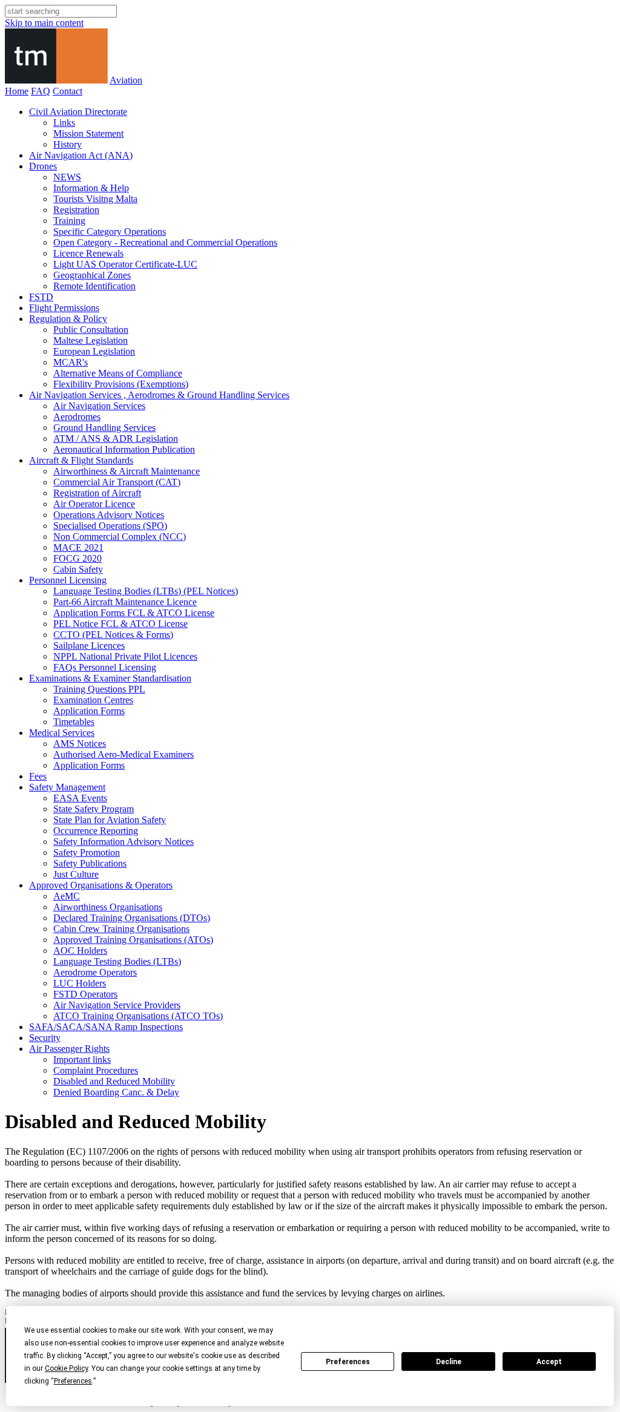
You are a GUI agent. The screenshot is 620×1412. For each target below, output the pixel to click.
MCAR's (70, 362)
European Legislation (94, 351)
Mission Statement (88, 133)
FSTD (41, 297)
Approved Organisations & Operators (101, 885)
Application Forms (89, 711)
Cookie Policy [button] (66, 1368)
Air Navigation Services (99, 406)
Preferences (348, 1362)
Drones (43, 166)
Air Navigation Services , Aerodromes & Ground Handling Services (159, 395)
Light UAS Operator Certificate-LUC (125, 264)
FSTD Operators (85, 994)
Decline (448, 1362)
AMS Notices (79, 743)
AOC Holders (80, 950)
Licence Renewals (88, 253)
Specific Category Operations (109, 231)
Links (64, 122)
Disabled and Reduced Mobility (114, 1081)
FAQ (40, 91)
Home (16, 91)
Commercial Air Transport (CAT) (116, 482)
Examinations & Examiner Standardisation (110, 678)
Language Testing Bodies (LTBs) (117, 961)
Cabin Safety (78, 569)
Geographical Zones (92, 275)
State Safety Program (93, 809)
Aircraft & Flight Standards (81, 460)
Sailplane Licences (89, 645)
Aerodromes (77, 417)
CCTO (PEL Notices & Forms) (113, 634)
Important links (82, 1059)
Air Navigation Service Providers (116, 1005)
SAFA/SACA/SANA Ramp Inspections (106, 1027)
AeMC (66, 896)
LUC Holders (79, 983)
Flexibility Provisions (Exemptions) (120, 384)
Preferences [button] (73, 1381)
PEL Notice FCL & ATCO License (120, 624)
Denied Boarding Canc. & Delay (116, 1092)
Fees (38, 776)
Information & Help (91, 188)
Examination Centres (93, 700)
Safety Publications (90, 863)
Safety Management (67, 787)
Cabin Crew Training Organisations (121, 929)
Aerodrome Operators (95, 972)
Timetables (73, 722)
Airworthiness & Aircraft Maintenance (126, 471)
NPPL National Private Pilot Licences (125, 656)
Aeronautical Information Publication (124, 449)
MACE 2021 (78, 547)
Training (69, 220)
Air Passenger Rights (69, 1048)
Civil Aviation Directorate (78, 112)
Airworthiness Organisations (107, 907)
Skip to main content (44, 23)
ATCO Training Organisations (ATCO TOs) (138, 1016)
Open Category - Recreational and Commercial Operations (165, 242)
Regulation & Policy (68, 319)
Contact (67, 91)
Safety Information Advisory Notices (123, 841)
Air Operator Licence (94, 504)
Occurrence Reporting (95, 831)
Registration (76, 210)
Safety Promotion (86, 852)
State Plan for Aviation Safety (109, 820)
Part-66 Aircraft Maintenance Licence (125, 602)
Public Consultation (90, 329)
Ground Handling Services (104, 427)
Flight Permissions (64, 308)
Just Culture (76, 874)
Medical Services (61, 732)
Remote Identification (94, 286)
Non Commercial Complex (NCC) (119, 536)
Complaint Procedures (95, 1070)
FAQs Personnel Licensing (104, 667)
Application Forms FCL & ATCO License (133, 613)
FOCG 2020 (77, 558)
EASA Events (80, 798)
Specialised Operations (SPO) (110, 525)
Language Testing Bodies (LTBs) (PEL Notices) (145, 591)
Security (45, 1038)
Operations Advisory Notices (108, 515)
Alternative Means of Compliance (117, 373)
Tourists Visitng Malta (95, 199)
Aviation (126, 80)
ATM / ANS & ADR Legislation (115, 438)
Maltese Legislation (90, 340)
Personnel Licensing (68, 580)
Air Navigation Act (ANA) (81, 155)
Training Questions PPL (99, 689)
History (67, 144)
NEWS (67, 177)
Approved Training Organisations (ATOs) (133, 939)
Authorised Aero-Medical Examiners (123, 754)
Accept (549, 1362)
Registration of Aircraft (97, 493)
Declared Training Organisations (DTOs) (131, 918)
